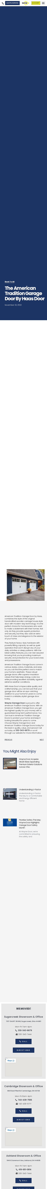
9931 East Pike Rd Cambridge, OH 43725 (23, 1091)
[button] (43, 3)
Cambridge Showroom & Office (23, 1086)
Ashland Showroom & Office (23, 1155)
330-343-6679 (23, 730)
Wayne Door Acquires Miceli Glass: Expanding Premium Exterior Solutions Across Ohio (30, 763)
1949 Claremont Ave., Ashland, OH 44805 (23, 1160)
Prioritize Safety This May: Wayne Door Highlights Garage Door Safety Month (30, 823)
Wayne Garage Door (15, 703)
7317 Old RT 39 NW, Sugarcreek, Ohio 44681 (23, 1021)
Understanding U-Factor (30, 789)
